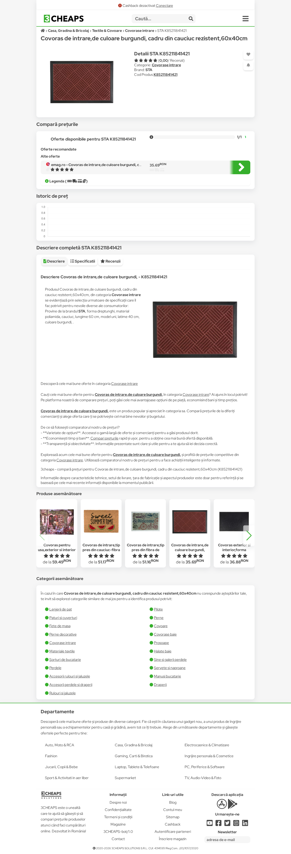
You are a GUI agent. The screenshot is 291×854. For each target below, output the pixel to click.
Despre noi (118, 802)
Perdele (55, 667)
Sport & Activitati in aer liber (67, 777)
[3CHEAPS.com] (64, 19)
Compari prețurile (104, 438)
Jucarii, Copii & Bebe (61, 767)
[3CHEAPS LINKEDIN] (245, 824)
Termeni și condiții (118, 817)
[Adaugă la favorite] (248, 54)
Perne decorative (63, 634)
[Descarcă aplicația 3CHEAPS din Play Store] (233, 806)
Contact (118, 838)
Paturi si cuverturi (63, 617)
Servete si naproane (170, 667)
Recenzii (112, 261)
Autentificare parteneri (173, 831)
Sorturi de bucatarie (65, 659)
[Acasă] (43, 30)
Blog (172, 802)
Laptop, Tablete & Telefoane (137, 767)
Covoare (161, 626)
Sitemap (172, 817)
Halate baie (162, 651)
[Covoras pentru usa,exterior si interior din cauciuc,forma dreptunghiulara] (56, 521)
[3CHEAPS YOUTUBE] (210, 824)
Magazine (118, 824)
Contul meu (172, 809)
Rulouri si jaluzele (62, 693)
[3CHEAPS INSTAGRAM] (236, 824)
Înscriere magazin (172, 838)
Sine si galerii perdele (170, 659)
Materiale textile (62, 651)
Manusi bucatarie (167, 676)
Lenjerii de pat (60, 609)
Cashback (173, 824)
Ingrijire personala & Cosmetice (209, 756)
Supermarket (125, 777)
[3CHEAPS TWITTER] (227, 824)
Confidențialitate (118, 809)
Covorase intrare (166, 65)
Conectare (164, 5)
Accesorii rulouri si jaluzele (69, 676)
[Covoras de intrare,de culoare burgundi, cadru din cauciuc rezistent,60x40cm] (189, 521)
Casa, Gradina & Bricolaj (133, 745)
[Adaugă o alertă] (248, 65)
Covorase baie (165, 634)
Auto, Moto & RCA (59, 745)
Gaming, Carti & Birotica (134, 756)
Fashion (51, 756)
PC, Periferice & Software (205, 767)
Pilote (158, 609)
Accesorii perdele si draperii (70, 684)
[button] (249, 535)
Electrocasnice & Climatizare (207, 745)
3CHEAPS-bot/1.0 (118, 831)
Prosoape (161, 642)
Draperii (160, 684)
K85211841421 (166, 74)
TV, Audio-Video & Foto (203, 777)
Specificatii (84, 261)
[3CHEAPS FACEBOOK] (218, 824)
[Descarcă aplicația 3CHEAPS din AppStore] (222, 806)
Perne (158, 617)
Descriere (55, 261)
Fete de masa (59, 626)
